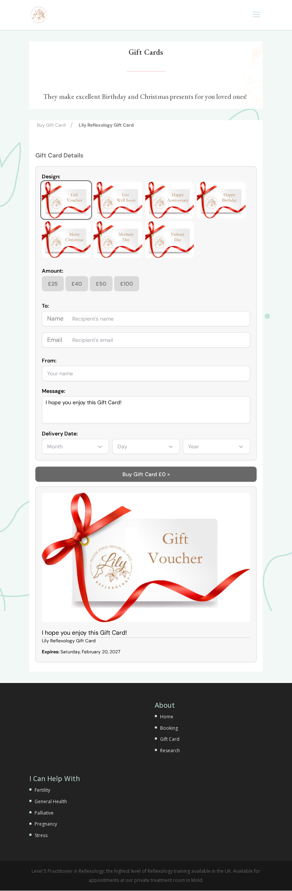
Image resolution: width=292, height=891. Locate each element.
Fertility (42, 790)
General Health (51, 801)
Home (166, 716)
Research (170, 750)
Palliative (44, 813)
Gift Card (169, 739)
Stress (41, 835)
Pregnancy (46, 824)
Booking (169, 728)
